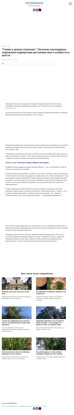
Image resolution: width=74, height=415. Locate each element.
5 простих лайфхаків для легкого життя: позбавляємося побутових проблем (16, 323)
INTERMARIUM (34, 3)
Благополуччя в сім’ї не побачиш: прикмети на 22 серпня (16, 353)
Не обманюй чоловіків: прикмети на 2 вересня (51, 293)
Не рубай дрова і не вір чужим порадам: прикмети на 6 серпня (49, 353)
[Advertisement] (37, 27)
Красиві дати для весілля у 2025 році (15, 293)
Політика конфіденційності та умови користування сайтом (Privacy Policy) (24, 406)
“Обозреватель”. (10, 108)
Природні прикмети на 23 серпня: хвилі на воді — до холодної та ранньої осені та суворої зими (50, 323)
